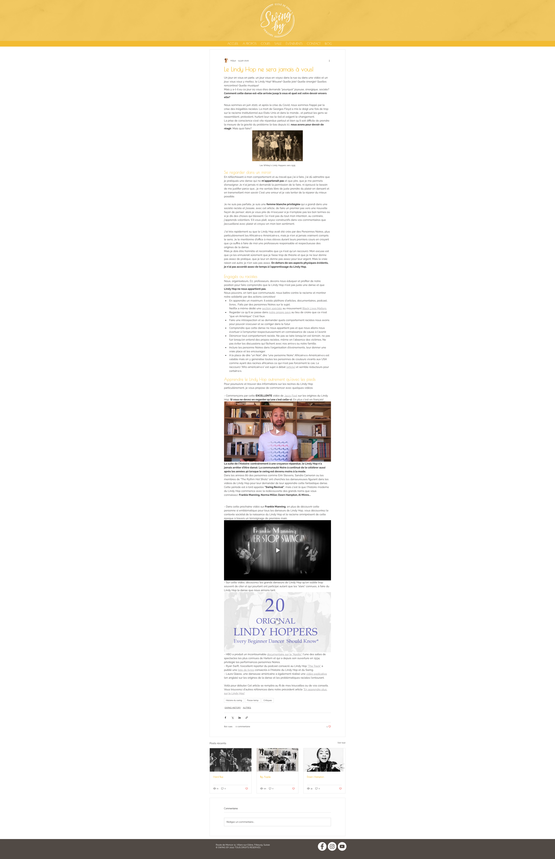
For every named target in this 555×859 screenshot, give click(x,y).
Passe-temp (253, 700)
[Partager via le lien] (246, 717)
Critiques (267, 700)
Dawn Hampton (315, 776)
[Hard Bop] (230, 760)
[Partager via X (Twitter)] (232, 717)
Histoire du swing (234, 700)
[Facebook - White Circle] (322, 846)
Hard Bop (218, 776)
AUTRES (247, 708)
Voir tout (341, 743)
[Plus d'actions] (329, 60)
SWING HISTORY (233, 708)
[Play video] (277, 431)
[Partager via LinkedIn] (239, 717)
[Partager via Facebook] (225, 717)
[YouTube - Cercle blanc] (342, 846)
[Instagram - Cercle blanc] (332, 846)
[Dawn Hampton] (324, 760)
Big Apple (265, 776)
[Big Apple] (277, 760)
